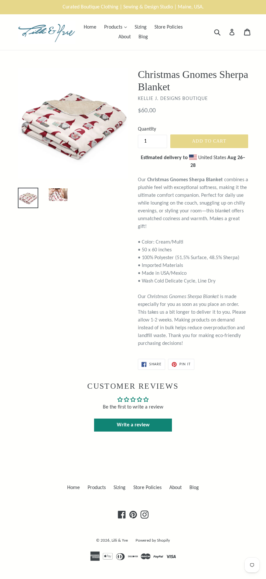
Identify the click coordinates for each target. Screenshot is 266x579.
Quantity (147, 129)
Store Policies (168, 27)
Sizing (141, 27)
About (124, 37)
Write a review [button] (133, 425)
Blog (143, 37)
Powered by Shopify (153, 540)
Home (90, 27)
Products (117, 27)
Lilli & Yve (120, 540)
